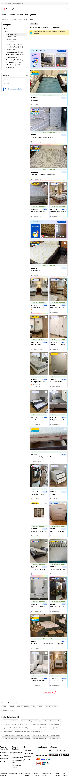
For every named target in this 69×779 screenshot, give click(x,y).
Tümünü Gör (61, 50)
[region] (48, 60)
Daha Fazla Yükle (49, 692)
